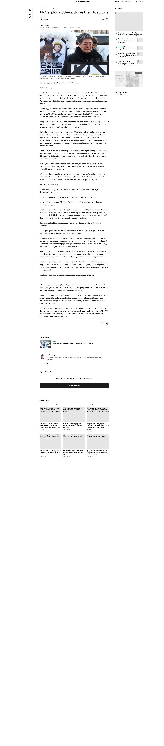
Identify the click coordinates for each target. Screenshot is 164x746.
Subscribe (116, 1)
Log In (141, 1)
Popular (91, 405)
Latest (57, 405)
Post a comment (74, 386)
